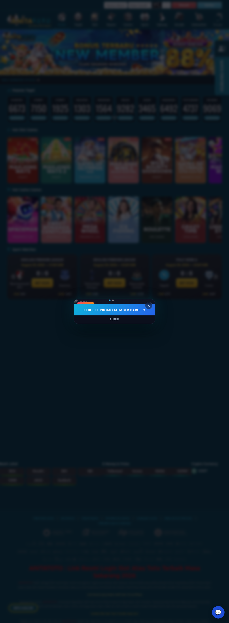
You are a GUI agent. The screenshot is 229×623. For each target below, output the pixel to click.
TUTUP (114, 319)
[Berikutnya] (149, 302)
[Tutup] (148, 305)
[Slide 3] (119, 300)
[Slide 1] (111, 300)
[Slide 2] (116, 300)
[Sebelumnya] (80, 302)
